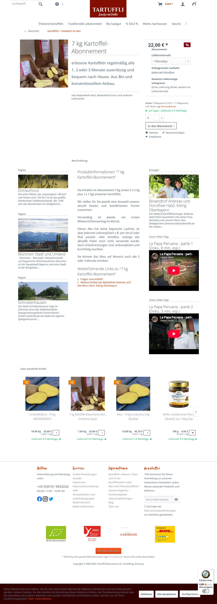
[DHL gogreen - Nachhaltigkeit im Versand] (165, 534)
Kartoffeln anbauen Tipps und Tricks (123, 476)
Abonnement (159, 49)
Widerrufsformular (83, 506)
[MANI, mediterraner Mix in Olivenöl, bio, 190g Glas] (179, 394)
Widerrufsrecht (81, 502)
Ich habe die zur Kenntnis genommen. (160, 510)
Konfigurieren (190, 594)
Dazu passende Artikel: (34, 368)
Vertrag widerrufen (108, 550)
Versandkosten (115, 556)
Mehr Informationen (39, 598)
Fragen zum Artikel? (91, 279)
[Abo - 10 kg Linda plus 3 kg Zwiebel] (133, 394)
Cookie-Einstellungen (85, 474)
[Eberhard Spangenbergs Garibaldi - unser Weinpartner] (129, 534)
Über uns (113, 506)
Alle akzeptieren (166, 594)
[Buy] (56, 432)
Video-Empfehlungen (120, 498)
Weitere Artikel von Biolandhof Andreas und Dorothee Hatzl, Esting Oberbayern (104, 284)
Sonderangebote (117, 494)
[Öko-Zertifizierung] (56, 534)
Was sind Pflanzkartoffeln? (123, 486)
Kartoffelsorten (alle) (120, 482)
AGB (75, 490)
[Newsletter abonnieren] (176, 499)
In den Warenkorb (160, 126)
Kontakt (77, 478)
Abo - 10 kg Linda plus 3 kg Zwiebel (133, 417)
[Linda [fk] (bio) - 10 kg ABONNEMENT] (42, 394)
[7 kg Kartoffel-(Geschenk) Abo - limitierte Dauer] (88, 394)
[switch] (205, 591)
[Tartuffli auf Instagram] (45, 503)
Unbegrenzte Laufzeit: (166, 68)
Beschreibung (79, 160)
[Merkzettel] (195, 4)
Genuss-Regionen (118, 490)
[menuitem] (195, 4)
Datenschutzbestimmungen (160, 510)
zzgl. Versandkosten (166, 106)
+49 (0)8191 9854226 (53, 486)
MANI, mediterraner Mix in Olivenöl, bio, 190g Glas (179, 417)
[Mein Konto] (183, 4)
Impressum (79, 482)
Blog (110, 502)
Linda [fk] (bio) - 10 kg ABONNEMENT (42, 417)
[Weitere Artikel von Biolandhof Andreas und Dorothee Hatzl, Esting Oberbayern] (174, 186)
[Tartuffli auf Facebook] (39, 503)
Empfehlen (154, 136)
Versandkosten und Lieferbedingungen (84, 496)
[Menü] (212, 570)
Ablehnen (146, 594)
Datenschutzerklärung (85, 486)
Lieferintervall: (161, 55)
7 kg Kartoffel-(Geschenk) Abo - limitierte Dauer (87, 417)
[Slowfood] (92, 534)
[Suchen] (40, 4)
